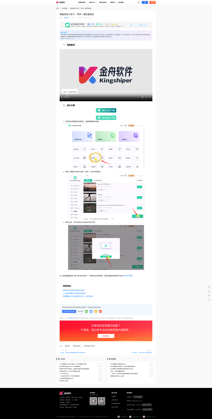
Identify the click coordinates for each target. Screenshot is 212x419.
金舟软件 (64, 17)
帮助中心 (113, 2)
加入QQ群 (147, 404)
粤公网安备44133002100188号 (100, 416)
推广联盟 (74, 397)
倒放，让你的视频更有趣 (117, 371)
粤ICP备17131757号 (86, 416)
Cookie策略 (74, 399)
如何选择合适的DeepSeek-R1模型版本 (69, 366)
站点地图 (62, 402)
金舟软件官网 (127, 276)
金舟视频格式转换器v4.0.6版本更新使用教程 (122, 366)
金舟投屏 (114, 396)
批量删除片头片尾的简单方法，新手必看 (78, 296)
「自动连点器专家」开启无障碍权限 (69, 376)
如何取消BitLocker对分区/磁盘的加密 (69, 371)
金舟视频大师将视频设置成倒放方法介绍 (121, 368)
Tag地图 (68, 402)
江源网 (75, 407)
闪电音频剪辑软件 (116, 403)
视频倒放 (67, 346)
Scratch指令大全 (63, 373)
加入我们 (80, 397)
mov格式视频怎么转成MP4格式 (74, 293)
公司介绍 (62, 397)
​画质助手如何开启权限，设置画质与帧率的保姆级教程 (74, 368)
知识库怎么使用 (63, 380)
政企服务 (121, 2)
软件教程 (64, 8)
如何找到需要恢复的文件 (66, 378)
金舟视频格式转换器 (89, 346)
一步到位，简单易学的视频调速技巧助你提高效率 (72, 352)
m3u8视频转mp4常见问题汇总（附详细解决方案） (73, 364)
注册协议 (62, 399)
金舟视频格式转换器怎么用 (118, 364)
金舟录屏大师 (115, 400)
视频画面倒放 (76, 346)
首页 (57, 8)
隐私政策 (68, 399)
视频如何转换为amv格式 (117, 376)
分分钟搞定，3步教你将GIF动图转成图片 (141, 352)
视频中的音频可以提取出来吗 (73, 290)
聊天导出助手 (115, 407)
